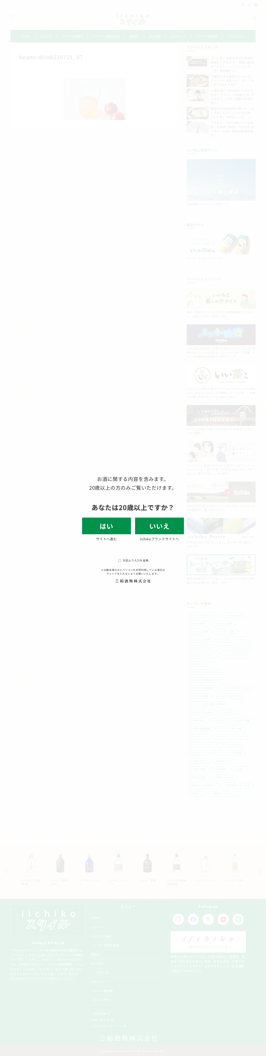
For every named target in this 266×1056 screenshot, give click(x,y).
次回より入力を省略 (135, 560)
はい (106, 526)
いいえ (159, 526)
